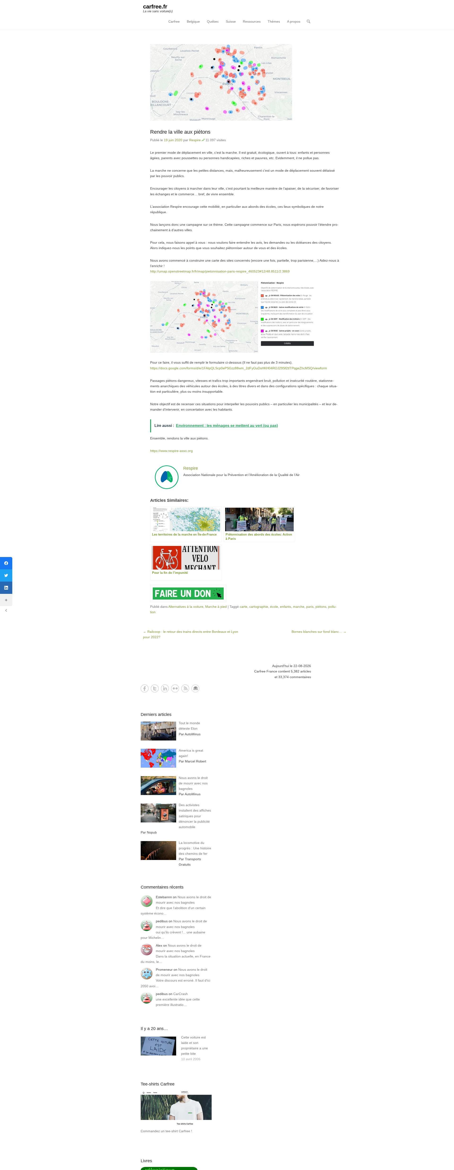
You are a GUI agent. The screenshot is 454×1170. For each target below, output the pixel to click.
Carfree (174, 21)
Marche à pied (216, 606)
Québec (213, 21)
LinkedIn (165, 688)
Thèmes (274, 21)
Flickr (175, 688)
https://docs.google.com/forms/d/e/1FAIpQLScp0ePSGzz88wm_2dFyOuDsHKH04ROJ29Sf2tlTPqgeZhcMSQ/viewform (238, 368)
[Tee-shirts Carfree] (176, 1125)
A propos (293, 21)
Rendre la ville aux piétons (180, 132)
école (274, 606)
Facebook (144, 688)
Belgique (193, 21)
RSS (185, 688)
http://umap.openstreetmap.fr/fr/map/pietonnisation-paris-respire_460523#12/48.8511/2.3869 (220, 271)
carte (243, 606)
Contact (195, 688)
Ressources (252, 21)
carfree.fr (155, 6)
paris (310, 606)
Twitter (155, 688)
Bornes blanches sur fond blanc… (319, 632)
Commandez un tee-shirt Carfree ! (166, 1131)
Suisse (231, 21)
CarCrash (180, 994)
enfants (285, 606)
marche (298, 606)
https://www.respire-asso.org (171, 451)
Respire (195, 140)
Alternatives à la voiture (185, 606)
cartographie (258, 606)
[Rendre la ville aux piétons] (244, 82)
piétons (320, 606)
